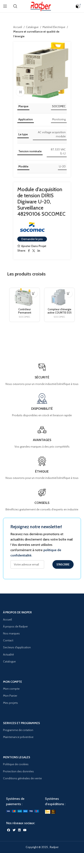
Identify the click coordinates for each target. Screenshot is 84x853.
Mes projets (10, 703)
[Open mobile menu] (5, 6)
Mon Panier (10, 695)
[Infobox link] (42, 499)
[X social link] (33, 250)
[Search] (15, 6)
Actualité (8, 654)
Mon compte (11, 689)
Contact (8, 640)
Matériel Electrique (54, 27)
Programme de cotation (18, 730)
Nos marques (11, 633)
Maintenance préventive (18, 737)
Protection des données (18, 771)
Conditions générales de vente (22, 778)
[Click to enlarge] (20, 92)
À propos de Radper (15, 626)
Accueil (18, 27)
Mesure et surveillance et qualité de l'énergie (36, 34)
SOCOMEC (59, 106)
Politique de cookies (16, 764)
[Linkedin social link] (38, 250)
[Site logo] (42, 6)
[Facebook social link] (29, 250)
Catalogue (32, 27)
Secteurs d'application (17, 647)
